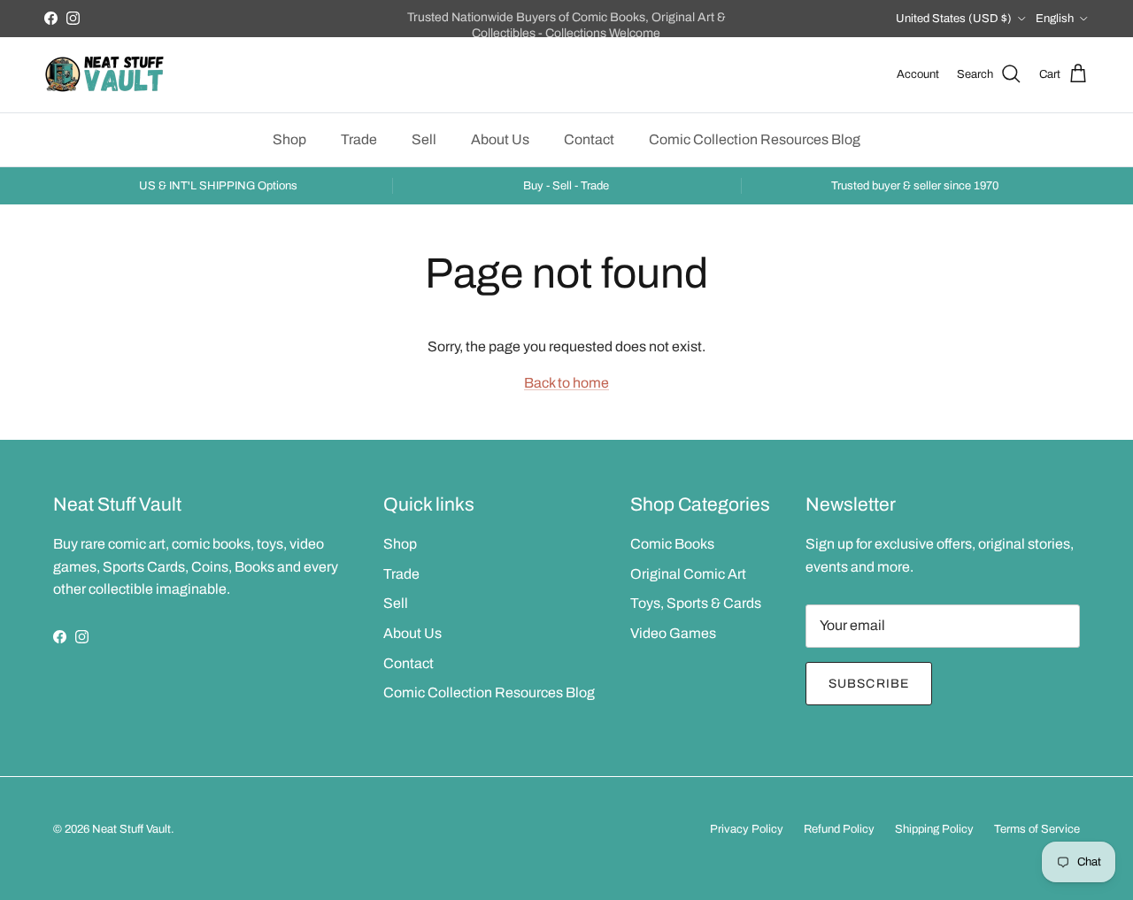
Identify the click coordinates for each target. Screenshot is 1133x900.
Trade (359, 139)
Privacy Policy (746, 829)
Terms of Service (1037, 829)
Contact (589, 139)
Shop (289, 139)
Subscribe (869, 683)
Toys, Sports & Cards (695, 603)
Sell (424, 139)
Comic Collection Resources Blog (754, 139)
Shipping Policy (934, 829)
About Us (500, 139)
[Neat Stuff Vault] (104, 75)
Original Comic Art (688, 573)
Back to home (566, 382)
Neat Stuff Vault (131, 829)
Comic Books (672, 543)
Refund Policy (839, 829)
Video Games (673, 633)
